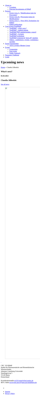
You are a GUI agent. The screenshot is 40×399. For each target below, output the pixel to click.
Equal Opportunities (12, 43)
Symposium (13, 49)
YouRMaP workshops (16, 36)
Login (7, 57)
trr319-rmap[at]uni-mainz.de (23, 380)
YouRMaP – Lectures (16, 34)
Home (3, 67)
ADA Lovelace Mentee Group (19, 45)
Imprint (7, 392)
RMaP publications (15, 24)
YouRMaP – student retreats (18, 30)
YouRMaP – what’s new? (18, 28)
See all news (5, 84)
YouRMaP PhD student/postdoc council (22, 32)
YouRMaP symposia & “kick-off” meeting (23, 38)
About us (8, 5)
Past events (13, 51)
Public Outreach (14, 53)
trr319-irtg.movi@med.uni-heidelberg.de (23, 382)
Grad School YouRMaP (13, 26)
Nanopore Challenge (12, 55)
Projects (7, 11)
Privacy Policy (10, 393)
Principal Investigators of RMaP (20, 9)
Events (7, 47)
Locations (12, 7)
